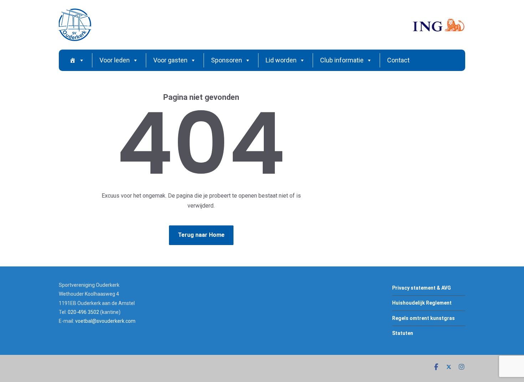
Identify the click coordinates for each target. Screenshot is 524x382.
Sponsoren (226, 60)
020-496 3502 (83, 312)
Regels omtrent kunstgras (423, 318)
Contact (398, 60)
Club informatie (342, 60)
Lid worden (281, 60)
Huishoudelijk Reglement (422, 303)
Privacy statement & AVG (421, 288)
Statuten (402, 333)
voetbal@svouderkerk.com (105, 321)
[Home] (77, 60)
